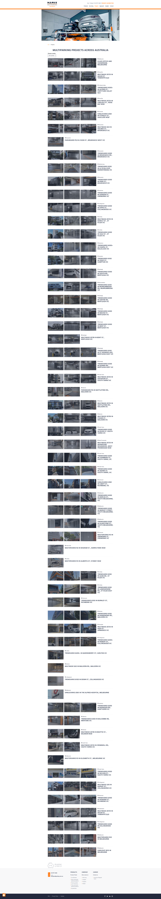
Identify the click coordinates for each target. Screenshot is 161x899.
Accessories (73, 888)
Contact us (95, 875)
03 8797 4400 (98, 3)
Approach (102, 6)
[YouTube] (107, 896)
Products (86, 6)
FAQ (49, 896)
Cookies (62, 896)
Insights (107, 6)
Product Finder (73, 875)
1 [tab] (80, 38)
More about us (85, 875)
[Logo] (52, 4)
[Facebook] (105, 896)
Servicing (91, 6)
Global (91, 3)
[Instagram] (112, 896)
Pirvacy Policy (55, 896)
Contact (112, 6)
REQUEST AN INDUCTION (108, 3)
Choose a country (52, 53)
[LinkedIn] (110, 896)
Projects (96, 6)
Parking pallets (74, 883)
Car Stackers (74, 877)
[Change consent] (4, 894)
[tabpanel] (80, 25)
